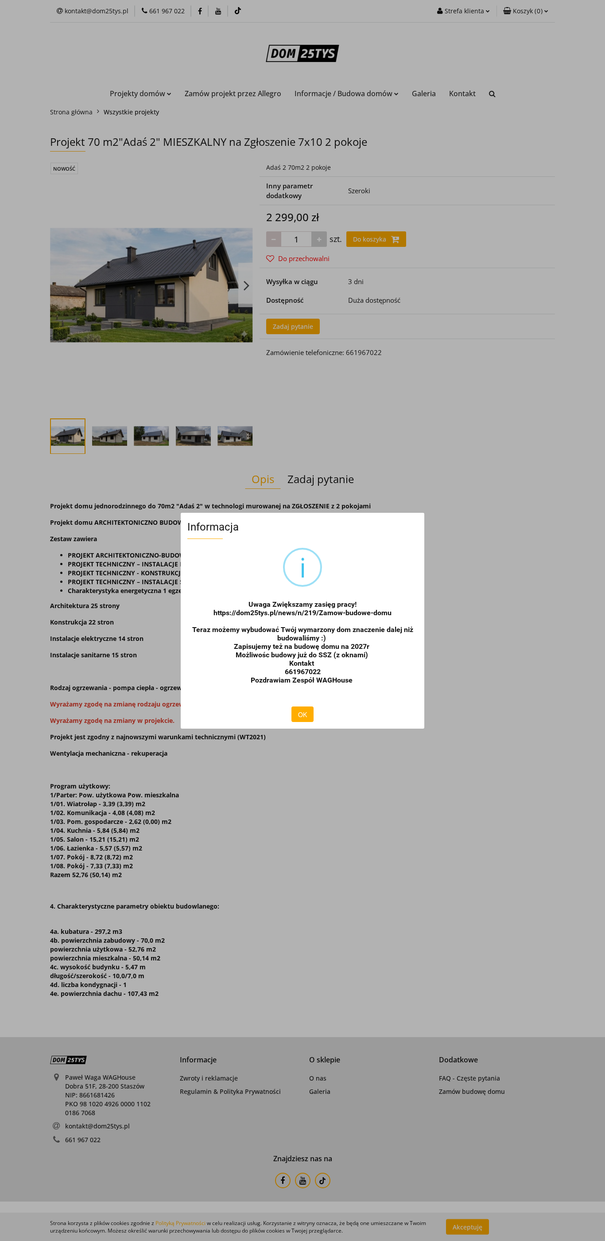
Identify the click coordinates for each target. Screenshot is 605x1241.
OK (302, 714)
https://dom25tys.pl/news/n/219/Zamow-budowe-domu (302, 613)
